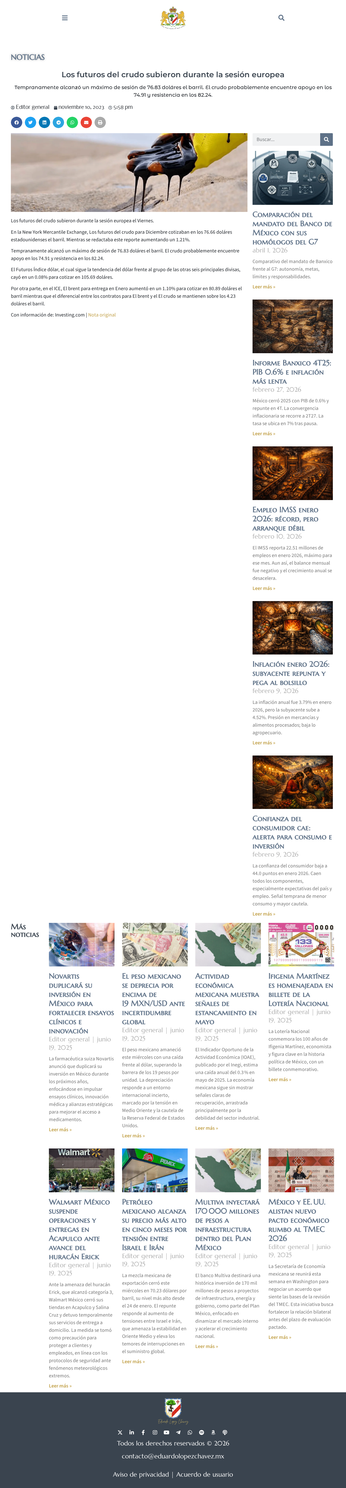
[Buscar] (326, 139)
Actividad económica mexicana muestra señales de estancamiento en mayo (227, 998)
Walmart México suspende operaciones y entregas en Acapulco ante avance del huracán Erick (79, 1229)
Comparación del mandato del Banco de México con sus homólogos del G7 (292, 228)
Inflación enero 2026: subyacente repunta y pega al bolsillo (291, 673)
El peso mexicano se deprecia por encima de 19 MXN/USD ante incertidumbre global (153, 998)
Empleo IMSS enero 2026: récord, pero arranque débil (285, 518)
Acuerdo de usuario (204, 1474)
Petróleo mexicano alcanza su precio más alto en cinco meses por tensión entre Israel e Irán (154, 1224)
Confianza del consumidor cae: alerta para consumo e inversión (292, 832)
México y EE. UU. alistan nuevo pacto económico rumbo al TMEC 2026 (298, 1220)
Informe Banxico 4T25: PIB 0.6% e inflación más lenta (292, 372)
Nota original (102, 315)
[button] (281, 18)
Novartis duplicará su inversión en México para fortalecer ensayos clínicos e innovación (81, 1003)
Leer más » (264, 286)
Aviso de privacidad (141, 1474)
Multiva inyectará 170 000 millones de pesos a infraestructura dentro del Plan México (227, 1224)
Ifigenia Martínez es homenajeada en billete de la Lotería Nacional (300, 989)
